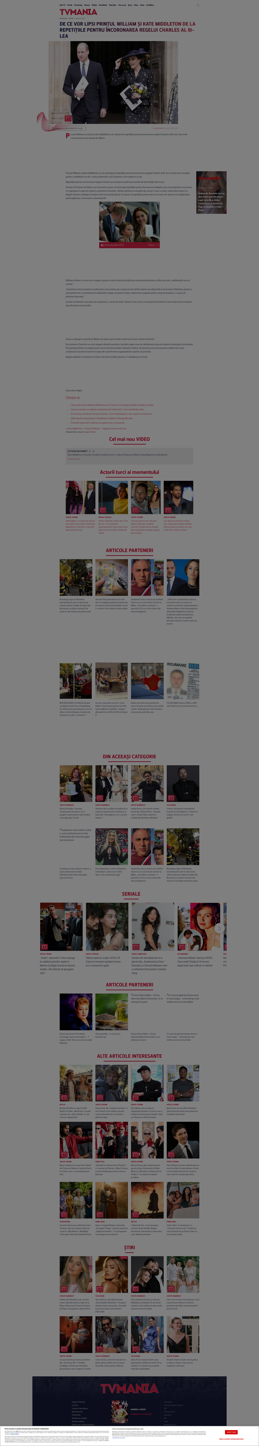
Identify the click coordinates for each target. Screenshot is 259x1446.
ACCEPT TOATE (231, 1432)
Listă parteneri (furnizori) (118, 1438)
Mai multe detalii (14, 1434)
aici (92, 1439)
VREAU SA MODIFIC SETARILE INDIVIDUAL (231, 1439)
